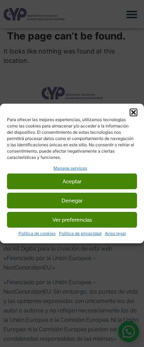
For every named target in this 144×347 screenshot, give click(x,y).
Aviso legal (115, 233)
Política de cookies (37, 233)
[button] (133, 112)
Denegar (72, 201)
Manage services (70, 168)
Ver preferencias (72, 220)
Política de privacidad (80, 233)
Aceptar (72, 181)
